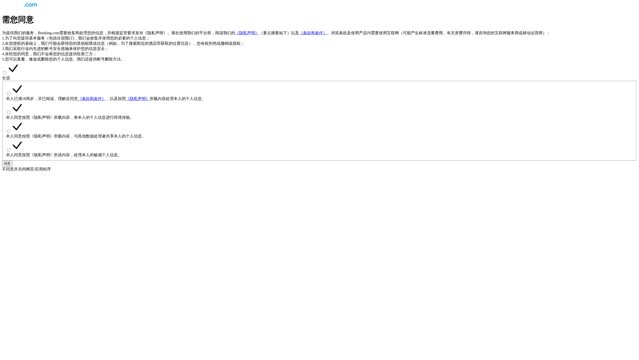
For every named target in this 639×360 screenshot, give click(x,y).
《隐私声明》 (247, 33)
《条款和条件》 (313, 33)
